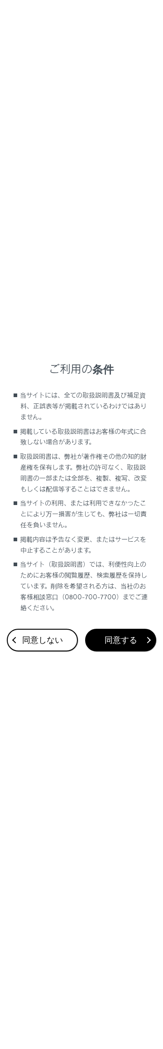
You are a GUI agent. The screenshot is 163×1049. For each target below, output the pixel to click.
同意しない (42, 640)
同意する (121, 640)
